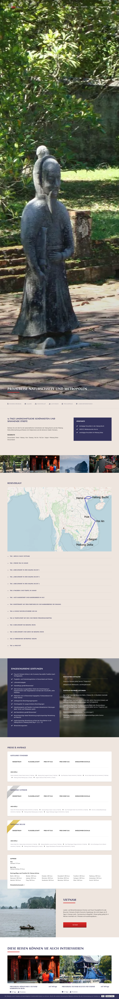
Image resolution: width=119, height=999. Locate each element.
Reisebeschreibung (15, 404)
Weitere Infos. (110, 996)
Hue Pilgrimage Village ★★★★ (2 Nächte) (76, 844)
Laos (76, 7)
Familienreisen (104, 7)
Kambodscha (67, 7)
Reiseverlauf (41, 404)
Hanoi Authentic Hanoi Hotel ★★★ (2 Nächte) (22, 775)
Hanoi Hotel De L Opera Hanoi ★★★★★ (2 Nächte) (24, 844)
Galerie (29, 404)
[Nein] (117, 996)
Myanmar (84, 7)
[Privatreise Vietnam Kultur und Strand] (86, 969)
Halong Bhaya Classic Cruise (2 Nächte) (51, 810)
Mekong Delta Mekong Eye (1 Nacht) (23, 777)
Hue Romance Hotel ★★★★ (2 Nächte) (71, 775)
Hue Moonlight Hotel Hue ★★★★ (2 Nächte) (76, 810)
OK (103, 996)
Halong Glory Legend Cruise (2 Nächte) (47, 775)
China (58, 7)
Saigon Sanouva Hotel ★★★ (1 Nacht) (45, 777)
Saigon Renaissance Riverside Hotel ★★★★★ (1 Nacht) (60, 846)
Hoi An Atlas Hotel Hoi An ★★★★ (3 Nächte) (96, 775)
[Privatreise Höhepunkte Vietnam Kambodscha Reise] (33, 969)
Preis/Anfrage (68, 404)
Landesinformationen (85, 404)
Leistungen (54, 404)
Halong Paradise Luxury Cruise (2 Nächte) (51, 844)
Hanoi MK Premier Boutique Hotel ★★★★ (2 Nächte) (24, 810)
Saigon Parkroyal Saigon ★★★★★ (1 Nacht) (57, 812)
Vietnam (93, 7)
